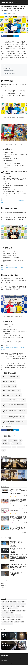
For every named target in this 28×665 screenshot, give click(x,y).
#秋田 (12, 612)
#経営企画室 (17, 619)
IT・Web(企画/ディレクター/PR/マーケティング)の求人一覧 (14, 422)
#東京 (4, 450)
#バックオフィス (19, 617)
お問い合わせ (4, 660)
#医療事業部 (19, 610)
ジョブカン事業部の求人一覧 (11, 376)
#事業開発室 (16, 621)
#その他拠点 (12, 610)
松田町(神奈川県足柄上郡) (9, 73)
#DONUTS (4, 619)
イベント (3, 592)
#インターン (12, 606)
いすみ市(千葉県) (7, 68)
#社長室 (13, 617)
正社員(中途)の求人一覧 (10, 386)
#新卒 (23, 601)
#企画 (19, 601)
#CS (21, 440)
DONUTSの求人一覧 (9, 381)
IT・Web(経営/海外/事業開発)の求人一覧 (14, 399)
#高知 (24, 610)
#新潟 (12, 621)
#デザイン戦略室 (11, 619)
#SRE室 (22, 621)
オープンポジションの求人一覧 (12, 390)
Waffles (4, 656)
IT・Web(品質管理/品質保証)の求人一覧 (14, 416)
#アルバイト (4, 608)
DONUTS (3, 583)
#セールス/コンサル (16, 443)
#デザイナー (15, 608)
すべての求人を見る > (6, 426)
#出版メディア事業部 (6, 617)
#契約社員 (18, 606)
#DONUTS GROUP (5, 612)
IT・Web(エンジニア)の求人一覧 (12, 395)
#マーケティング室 (5, 621)
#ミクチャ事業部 (5, 606)
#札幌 (23, 606)
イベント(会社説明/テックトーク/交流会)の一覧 (14, 405)
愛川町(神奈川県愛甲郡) (9, 70)
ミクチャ (3, 587)
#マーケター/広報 (5, 610)
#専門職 (9, 608)
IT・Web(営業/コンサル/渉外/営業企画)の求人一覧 (14, 411)
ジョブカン (3, 585)
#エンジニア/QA (6, 443)
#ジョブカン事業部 (13, 440)
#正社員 (4, 440)
